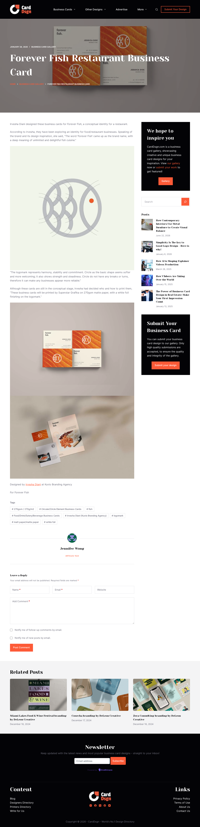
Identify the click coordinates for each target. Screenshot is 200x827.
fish (89, 509)
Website (101, 589)
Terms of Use (182, 802)
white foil (49, 522)
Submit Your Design (175, 9)
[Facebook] (95, 805)
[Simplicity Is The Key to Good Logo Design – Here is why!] (147, 246)
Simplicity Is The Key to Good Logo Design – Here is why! (172, 246)
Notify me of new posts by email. (33, 637)
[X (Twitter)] (100, 805)
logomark (117, 515)
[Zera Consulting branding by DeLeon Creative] (161, 695)
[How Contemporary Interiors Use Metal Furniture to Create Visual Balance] (147, 224)
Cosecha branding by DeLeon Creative (96, 715)
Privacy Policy (181, 798)
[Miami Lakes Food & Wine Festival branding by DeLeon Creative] (38, 695)
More (141, 9)
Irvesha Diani (33, 484)
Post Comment (21, 647)
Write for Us (17, 810)
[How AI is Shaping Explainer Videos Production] (147, 265)
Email (58, 589)
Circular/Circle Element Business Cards (60, 509)
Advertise (121, 9)
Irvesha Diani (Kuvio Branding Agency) (86, 515)
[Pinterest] (105, 805)
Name (16, 589)
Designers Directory (22, 802)
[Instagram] (91, 805)
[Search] (156, 9)
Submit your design (166, 365)
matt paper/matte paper (25, 522)
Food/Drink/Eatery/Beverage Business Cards (36, 515)
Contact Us (183, 810)
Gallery (166, 181)
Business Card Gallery (43, 47)
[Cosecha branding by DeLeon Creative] (100, 695)
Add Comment (21, 601)
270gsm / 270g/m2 (23, 509)
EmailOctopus (106, 770)
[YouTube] (109, 805)
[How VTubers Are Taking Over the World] (147, 280)
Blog (12, 798)
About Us (184, 806)
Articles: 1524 (72, 556)
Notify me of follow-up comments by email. (38, 629)
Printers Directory (20, 806)
